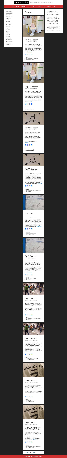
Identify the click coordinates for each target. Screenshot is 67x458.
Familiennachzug (49, 17)
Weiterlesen (29, 52)
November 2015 (9, 41)
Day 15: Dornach (31, 40)
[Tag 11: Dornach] (33, 165)
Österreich (58, 30)
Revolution (49, 27)
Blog (13, 6)
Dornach (27, 58)
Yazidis (35, 233)
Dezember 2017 (9, 11)
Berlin (55, 11)
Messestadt (56, 21)
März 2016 (8, 34)
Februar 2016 (8, 36)
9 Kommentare (28, 279)
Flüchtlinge (54, 17)
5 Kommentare (28, 191)
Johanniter (30, 58)
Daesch (57, 12)
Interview (59, 18)
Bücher (39, 6)
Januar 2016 (8, 38)
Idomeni (55, 18)
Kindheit (57, 20)
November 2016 (9, 23)
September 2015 (9, 44)
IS (29, 278)
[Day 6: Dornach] (33, 376)
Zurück (26, 452)
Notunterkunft (38, 107)
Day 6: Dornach (31, 380)
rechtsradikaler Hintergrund (56, 26)
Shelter (36, 58)
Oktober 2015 (8, 42)
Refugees (33, 149)
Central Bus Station (50, 12)
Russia (32, 233)
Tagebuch (17, 6)
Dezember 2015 (9, 39)
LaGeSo (51, 21)
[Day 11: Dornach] (33, 124)
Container (54, 12)
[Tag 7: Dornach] (33, 294)
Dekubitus (48, 14)
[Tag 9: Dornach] (33, 252)
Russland (34, 278)
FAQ (54, 6)
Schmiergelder (49, 28)
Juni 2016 (8, 29)
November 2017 (9, 13)
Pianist (48, 26)
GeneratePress (39, 456)
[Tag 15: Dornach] (33, 83)
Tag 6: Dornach (31, 422)
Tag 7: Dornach (31, 298)
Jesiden (31, 278)
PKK (49, 26)
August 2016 (8, 28)
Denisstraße (52, 14)
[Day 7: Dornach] (33, 334)
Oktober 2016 (8, 24)
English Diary (23, 6)
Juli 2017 (7, 19)
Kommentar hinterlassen (30, 59)
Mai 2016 (8, 31)
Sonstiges (48, 6)
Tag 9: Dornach (31, 256)
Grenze (52, 18)
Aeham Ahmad (49, 11)
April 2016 (8, 33)
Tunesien (49, 30)
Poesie (44, 6)
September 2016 (9, 26)
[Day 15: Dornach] (33, 36)
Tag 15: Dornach (31, 87)
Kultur (34, 6)
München (34, 107)
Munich (34, 58)
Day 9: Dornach (31, 213)
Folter (57, 17)
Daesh (27, 233)
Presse (30, 6)
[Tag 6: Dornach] (33, 418)
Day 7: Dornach (31, 338)
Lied (53, 21)
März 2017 (8, 21)
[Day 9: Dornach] (33, 209)
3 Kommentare (28, 319)
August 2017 (8, 18)
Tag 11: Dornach (31, 169)
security (53, 28)
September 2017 (9, 16)
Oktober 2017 (8, 14)
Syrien (59, 28)
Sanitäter (52, 27)
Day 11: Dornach (31, 128)
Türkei (52, 30)
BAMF (53, 11)
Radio (52, 26)
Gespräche (49, 18)
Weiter (34, 452)
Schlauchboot (56, 27)
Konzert (48, 21)
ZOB (55, 30)
